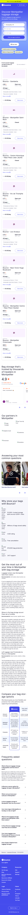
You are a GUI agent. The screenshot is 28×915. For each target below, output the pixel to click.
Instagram (17, 893)
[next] (24, 407)
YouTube (17, 900)
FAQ (16, 870)
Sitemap (17, 874)
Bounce (4, 852)
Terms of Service (6, 889)
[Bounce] (6, 5)
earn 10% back (17, 1)
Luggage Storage (11, 852)
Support (17, 872)
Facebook (17, 889)
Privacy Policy (5, 891)
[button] (14, 37)
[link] (21, 5)
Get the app (5, 870)
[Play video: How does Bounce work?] (11, 473)
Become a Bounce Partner (6, 875)
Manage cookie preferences (6, 894)
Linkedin (17, 898)
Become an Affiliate (7, 878)
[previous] (19, 407)
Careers (4, 882)
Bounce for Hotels (6, 880)
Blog (3, 872)
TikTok (17, 896)
